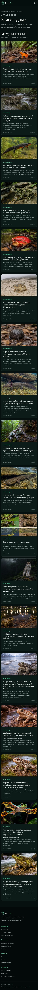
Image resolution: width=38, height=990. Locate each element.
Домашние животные (7, 943)
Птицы (3, 957)
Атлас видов (10, 11)
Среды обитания (6, 932)
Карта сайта (4, 973)
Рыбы (2, 959)
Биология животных (7, 935)
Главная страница (6, 970)
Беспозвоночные (6, 962)
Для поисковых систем (7, 976)
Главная (3, 11)
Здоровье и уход (6, 946)
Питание (3, 949)
